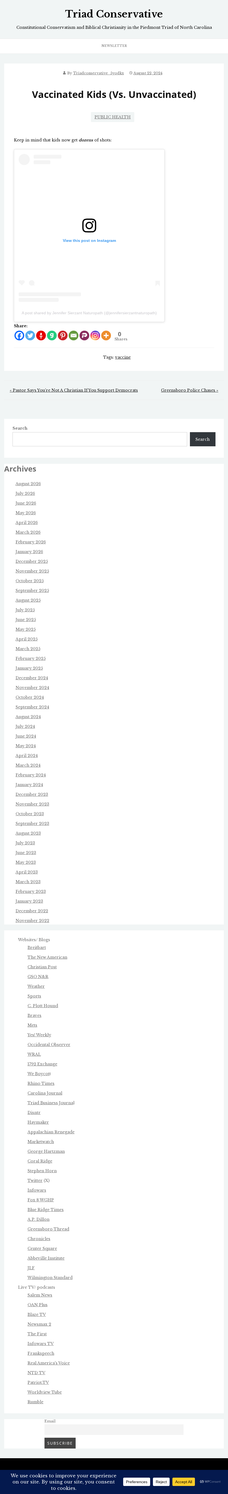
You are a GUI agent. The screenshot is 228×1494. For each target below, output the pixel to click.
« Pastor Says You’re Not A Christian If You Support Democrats (74, 390)
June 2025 (26, 619)
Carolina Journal (45, 1093)
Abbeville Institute (46, 1258)
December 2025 (32, 561)
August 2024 (28, 716)
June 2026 (26, 503)
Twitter (35, 1180)
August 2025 (28, 600)
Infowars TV (41, 1343)
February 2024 (31, 775)
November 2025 (32, 571)
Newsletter (114, 46)
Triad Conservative (114, 14)
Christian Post (42, 966)
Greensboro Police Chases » (189, 390)
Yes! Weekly (39, 1034)
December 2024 (32, 677)
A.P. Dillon (38, 1219)
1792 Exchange (42, 1064)
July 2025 (25, 609)
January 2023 (29, 901)
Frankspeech (41, 1353)
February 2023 (31, 891)
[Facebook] (19, 335)
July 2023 (25, 842)
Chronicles (39, 1238)
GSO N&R (38, 976)
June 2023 (26, 852)
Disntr (34, 1112)
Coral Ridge (40, 1161)
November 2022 (32, 920)
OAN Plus (38, 1304)
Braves (34, 1015)
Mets (32, 1025)
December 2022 (32, 910)
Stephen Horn (42, 1170)
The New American (47, 957)
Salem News (40, 1295)
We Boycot (38, 1073)
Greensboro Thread (48, 1229)
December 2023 (32, 794)
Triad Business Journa (50, 1102)
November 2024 (32, 687)
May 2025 (26, 629)
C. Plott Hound (43, 1005)
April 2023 (27, 872)
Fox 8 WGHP (41, 1199)
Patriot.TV (38, 1382)
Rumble (35, 1401)
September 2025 (32, 590)
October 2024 (30, 697)
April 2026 (27, 522)
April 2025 (27, 639)
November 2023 (32, 804)
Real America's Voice (49, 1363)
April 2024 (27, 755)
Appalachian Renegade (51, 1132)
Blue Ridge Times (46, 1209)
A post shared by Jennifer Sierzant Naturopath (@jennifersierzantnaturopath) (89, 313)
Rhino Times (41, 1083)
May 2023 (26, 862)
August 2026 (28, 483)
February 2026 (31, 542)
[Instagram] (95, 335)
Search (20, 428)
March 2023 (28, 881)
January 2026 (29, 551)
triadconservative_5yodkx (98, 73)
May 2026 (26, 512)
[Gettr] (41, 335)
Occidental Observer (49, 1044)
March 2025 (28, 648)
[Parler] (84, 335)
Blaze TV (37, 1314)
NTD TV (36, 1372)
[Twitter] (30, 335)
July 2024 (25, 726)
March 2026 (28, 532)
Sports (34, 996)
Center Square (42, 1248)
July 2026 (25, 493)
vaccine (123, 357)
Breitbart (37, 947)
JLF (31, 1267)
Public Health (113, 117)
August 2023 (28, 833)
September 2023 (32, 823)
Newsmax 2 (39, 1324)
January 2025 (29, 668)
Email (50, 1421)
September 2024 (32, 707)
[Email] (73, 335)
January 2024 (29, 784)
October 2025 (30, 580)
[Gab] (52, 335)
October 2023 (30, 813)
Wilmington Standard (50, 1277)
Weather (36, 986)
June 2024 (26, 736)
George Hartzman (46, 1151)
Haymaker (38, 1122)
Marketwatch (41, 1141)
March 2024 (28, 765)
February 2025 (31, 658)
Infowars (37, 1190)
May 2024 (26, 745)
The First (37, 1333)
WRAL (34, 1054)
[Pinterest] (63, 335)
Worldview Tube (45, 1392)
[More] (106, 335)
